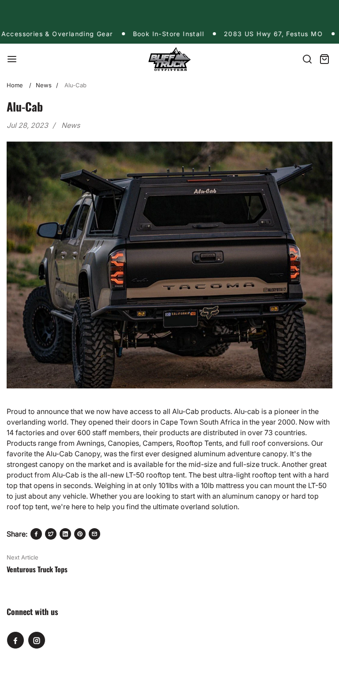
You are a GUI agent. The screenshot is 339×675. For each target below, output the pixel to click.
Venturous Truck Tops (37, 569)
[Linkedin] (65, 534)
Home (15, 85)
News (44, 85)
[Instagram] (36, 640)
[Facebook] (36, 534)
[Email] (94, 534)
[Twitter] (50, 534)
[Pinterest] (80, 534)
